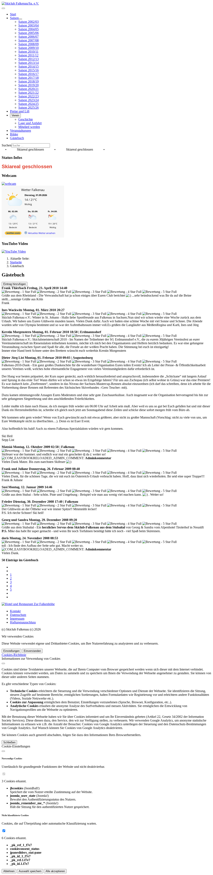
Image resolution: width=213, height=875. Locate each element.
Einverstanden (32, 650)
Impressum (17, 618)
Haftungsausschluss (23, 622)
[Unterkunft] (28, 604)
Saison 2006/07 (28, 36)
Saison (14, 18)
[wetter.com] (13, 233)
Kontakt (15, 611)
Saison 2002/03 (28, 21)
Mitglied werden (29, 127)
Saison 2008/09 (28, 44)
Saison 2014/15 (28, 66)
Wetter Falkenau (33, 190)
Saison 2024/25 (28, 104)
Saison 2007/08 (28, 40)
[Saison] (20, 19)
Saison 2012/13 (28, 59)
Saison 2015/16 (28, 70)
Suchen (6, 145)
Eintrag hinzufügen (14, 284)
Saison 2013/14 (28, 62)
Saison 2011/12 (28, 55)
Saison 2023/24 (28, 100)
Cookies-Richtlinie (14, 655)
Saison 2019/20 (28, 85)
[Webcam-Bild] (9, 183)
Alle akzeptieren (55, 871)
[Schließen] (3, 663)
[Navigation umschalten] (3, 8)
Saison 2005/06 (28, 33)
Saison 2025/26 (28, 107)
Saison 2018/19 (28, 81)
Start (13, 14)
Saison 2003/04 (28, 25)
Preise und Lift (19, 111)
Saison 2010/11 (28, 51)
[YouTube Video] (14, 251)
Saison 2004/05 (28, 29)
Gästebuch (17, 138)
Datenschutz (18, 615)
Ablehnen (9, 871)
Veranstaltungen (20, 130)
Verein (15, 115)
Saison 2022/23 (28, 96)
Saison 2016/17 (28, 74)
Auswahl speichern (30, 871)
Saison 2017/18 (28, 77)
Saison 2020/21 (28, 89)
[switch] (3, 774)
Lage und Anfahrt (30, 123)
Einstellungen (11, 650)
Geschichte (25, 119)
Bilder (14, 134)
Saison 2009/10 (28, 48)
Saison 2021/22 (28, 92)
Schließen (9, 742)
